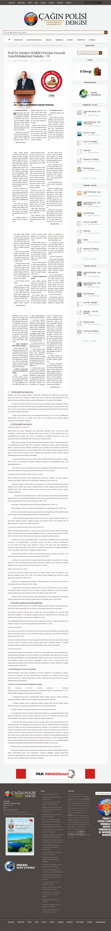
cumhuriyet (71, 799)
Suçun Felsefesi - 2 (82, 820)
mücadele (79, 813)
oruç (86, 812)
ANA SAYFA (12, 2)
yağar (83, 822)
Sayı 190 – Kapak (89, 133)
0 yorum (48, 61)
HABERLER (59, 40)
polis (70, 814)
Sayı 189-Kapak (88, 213)
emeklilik (86, 799)
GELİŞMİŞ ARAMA (100, 922)
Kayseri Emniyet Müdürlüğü (82, 805)
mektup (74, 810)
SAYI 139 (17, 45)
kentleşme (74, 808)
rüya (87, 815)
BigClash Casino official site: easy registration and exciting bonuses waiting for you (52, 809)
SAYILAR (43, 2)
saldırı (69, 817)
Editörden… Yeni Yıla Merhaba (90, 312)
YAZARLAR (60, 2)
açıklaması (76, 794)
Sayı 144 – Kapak (75, 817)
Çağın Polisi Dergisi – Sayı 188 (91, 273)
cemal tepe (85, 796)
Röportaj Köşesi (88, 168)
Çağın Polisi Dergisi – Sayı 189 (91, 193)
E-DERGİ (51, 2)
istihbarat (70, 805)
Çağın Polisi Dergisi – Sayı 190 (91, 112)
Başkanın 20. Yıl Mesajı (91, 159)
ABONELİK (70, 922)
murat (81, 810)
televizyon (70, 822)
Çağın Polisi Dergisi (93, 115)
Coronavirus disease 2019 (49, 794)
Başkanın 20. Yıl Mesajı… (91, 249)
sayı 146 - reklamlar (84, 817)
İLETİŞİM (68, 2)
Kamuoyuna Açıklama (91, 331)
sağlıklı (75, 820)
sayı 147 (70, 820)
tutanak (80, 822)
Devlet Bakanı (79, 799)
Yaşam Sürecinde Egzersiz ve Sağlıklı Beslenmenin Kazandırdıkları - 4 (77, 829)
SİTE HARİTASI (80, 922)
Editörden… (87, 150)
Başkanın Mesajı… (89, 322)
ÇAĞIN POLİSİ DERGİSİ (34, 40)
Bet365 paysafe (77, 796)
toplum (75, 822)
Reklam (85, 240)
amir (72, 794)
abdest (69, 794)
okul (83, 812)
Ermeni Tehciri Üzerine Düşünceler (77, 801)
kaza (69, 808)
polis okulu (80, 815)
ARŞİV (36, 2)
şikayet (72, 837)
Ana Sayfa (11, 45)
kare (74, 806)
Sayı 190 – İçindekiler (90, 141)
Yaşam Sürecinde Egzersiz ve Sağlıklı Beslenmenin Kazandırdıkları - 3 (79, 825)
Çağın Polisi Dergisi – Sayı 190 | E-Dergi (91, 123)
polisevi (75, 815)
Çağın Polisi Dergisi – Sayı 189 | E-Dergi (91, 203)
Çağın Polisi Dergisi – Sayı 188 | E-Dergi (91, 284)
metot (78, 810)
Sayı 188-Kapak (88, 294)
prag (84, 815)
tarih (88, 820)
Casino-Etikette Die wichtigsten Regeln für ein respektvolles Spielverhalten (51, 847)
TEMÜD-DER (21, 2)
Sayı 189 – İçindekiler (90, 222)
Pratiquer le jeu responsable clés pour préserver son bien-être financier (51, 894)
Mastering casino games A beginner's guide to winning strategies (50, 859)
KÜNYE (30, 2)
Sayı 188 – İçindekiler (90, 303)
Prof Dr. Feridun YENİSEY (19, 61)
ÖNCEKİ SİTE (81, 40)
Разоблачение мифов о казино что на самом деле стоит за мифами (52, 877)
